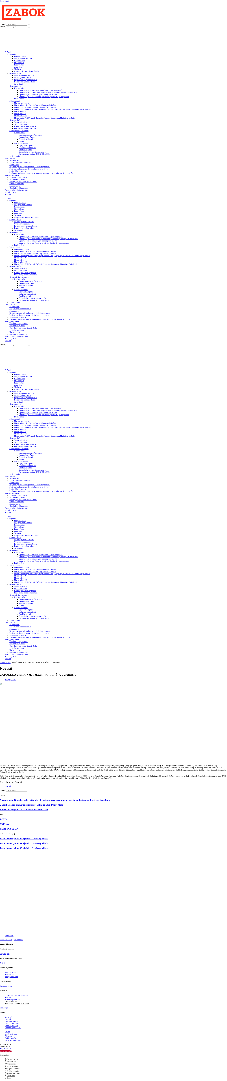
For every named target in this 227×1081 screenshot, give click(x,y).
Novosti (8, 663)
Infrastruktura (19, 65)
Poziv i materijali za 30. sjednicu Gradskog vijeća (24, 848)
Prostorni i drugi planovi (18, 177)
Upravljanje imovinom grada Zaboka (23, 182)
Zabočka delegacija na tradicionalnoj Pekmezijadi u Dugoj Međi (31, 805)
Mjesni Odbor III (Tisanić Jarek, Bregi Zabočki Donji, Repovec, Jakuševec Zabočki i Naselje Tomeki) (52, 109)
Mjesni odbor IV (20, 112)
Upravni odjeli (19, 88)
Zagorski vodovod (26, 139)
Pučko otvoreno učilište (27, 148)
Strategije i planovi (12, 175)
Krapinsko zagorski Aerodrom (30, 135)
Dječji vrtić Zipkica (26, 146)
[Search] (29, 27)
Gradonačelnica (15, 73)
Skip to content (5, 1048)
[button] (6, 1051)
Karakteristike (19, 61)
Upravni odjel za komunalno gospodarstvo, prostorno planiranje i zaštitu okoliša (48, 92)
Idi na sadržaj (5, 1)
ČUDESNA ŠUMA (9, 829)
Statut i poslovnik (20, 124)
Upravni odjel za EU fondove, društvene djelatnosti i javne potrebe (44, 97)
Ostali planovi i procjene (18, 188)
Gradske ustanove (21, 143)
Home (2, 663)
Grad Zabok (15, 1044)
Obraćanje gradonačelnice (24, 75)
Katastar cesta (14, 186)
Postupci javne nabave (17, 171)
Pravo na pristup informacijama (16, 190)
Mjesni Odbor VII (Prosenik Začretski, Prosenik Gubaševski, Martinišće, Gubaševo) (45, 118)
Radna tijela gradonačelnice (24, 82)
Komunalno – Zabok (27, 137)
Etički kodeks (19, 99)
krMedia (14, 1046)
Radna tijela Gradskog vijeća (25, 126)
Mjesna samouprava (21, 103)
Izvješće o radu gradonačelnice (25, 80)
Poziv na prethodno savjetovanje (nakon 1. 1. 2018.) (28, 169)
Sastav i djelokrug (21, 122)
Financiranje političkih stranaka (25, 129)
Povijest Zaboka (20, 56)
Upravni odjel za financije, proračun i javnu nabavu (38, 95)
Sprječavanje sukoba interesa (20, 162)
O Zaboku (8, 52)
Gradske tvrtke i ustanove (18, 131)
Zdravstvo (18, 67)
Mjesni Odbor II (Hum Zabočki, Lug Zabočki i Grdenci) (35, 107)
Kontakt (8, 194)
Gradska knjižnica (25, 150)
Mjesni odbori (14, 101)
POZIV (3, 819)
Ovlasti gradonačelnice (22, 78)
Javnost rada (18, 84)
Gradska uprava (15, 86)
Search (2, 24)
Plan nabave (14, 165)
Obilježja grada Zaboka (23, 58)
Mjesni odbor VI (20, 116)
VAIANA (4, 824)
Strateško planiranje (16, 184)
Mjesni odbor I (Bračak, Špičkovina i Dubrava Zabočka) (35, 105)
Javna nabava (10, 158)
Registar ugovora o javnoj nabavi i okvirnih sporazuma (29, 167)
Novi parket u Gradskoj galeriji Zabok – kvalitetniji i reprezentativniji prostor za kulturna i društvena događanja (55, 800)
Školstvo (17, 69)
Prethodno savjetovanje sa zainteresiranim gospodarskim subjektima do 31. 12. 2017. (41, 173)
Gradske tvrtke (19, 133)
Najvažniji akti (10, 192)
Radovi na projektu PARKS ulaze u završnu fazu (24, 809)
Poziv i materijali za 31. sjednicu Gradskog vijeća (24, 843)
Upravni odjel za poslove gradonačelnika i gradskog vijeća (41, 90)
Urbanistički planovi (17, 179)
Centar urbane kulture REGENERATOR (34, 154)
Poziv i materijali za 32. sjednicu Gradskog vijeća (24, 838)
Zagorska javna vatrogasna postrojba (32, 152)
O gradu (12, 54)
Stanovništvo (19, 63)
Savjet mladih (14, 156)
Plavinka (22, 141)
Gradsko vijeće (15, 120)
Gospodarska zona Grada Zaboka (26, 71)
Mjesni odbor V (20, 114)
